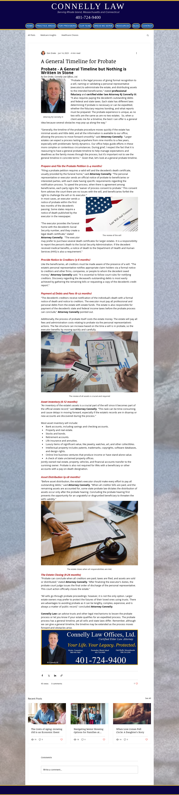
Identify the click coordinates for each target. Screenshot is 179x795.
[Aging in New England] (47, 713)
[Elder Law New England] (132, 713)
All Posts (31, 35)
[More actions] (136, 53)
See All (148, 698)
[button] (148, 35)
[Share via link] (61, 675)
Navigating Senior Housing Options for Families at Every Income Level (88, 730)
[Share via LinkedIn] (55, 675)
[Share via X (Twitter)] (48, 675)
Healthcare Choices (69, 35)
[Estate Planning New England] (90, 713)
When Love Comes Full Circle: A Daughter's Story (130, 730)
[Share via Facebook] (42, 675)
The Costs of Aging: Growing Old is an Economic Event (46, 730)
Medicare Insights (48, 35)
